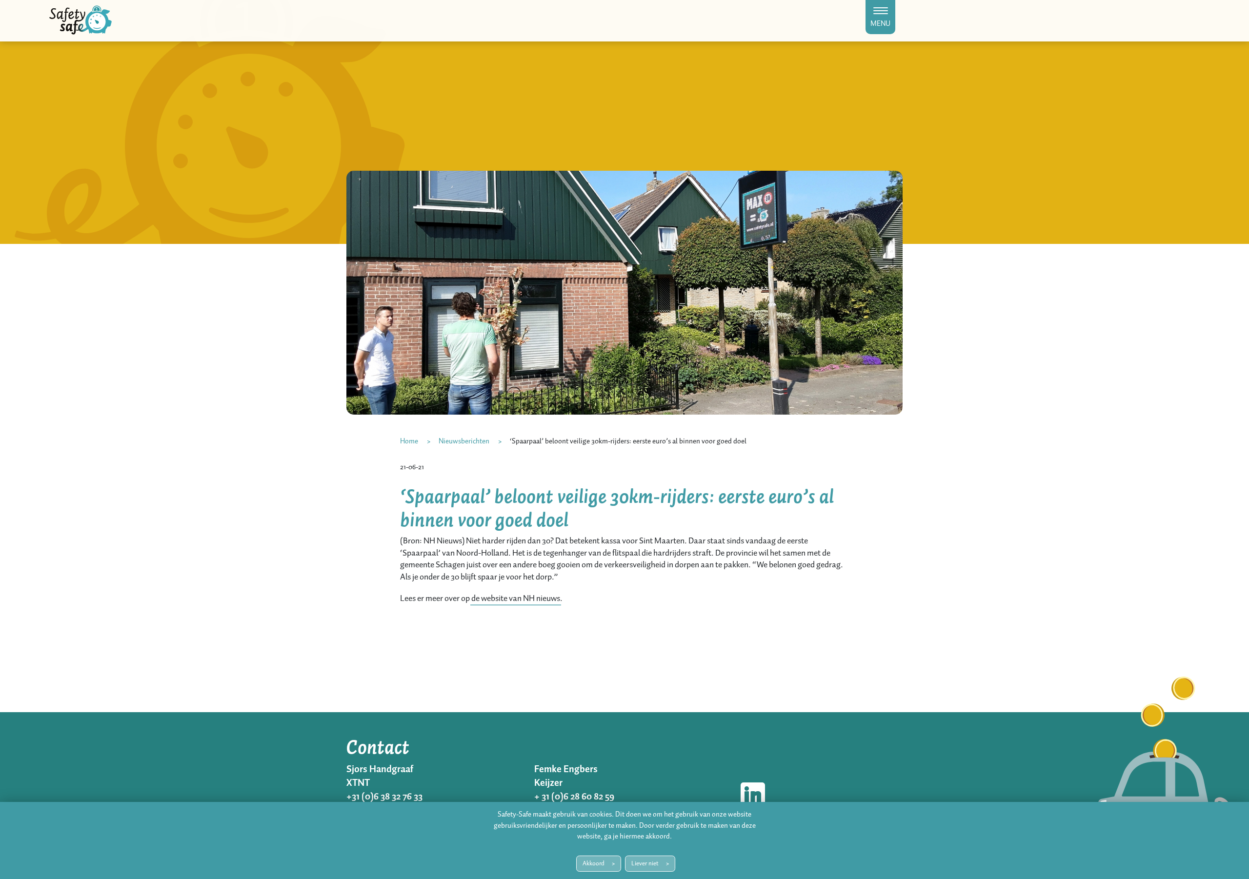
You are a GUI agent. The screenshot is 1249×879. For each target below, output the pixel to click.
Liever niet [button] (645, 864)
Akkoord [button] (593, 864)
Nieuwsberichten (464, 441)
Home (409, 441)
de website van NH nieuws (515, 598)
